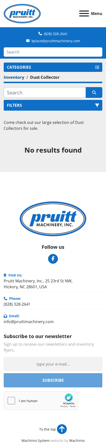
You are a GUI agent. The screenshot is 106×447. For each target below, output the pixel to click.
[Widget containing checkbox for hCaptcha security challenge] (41, 400)
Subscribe (53, 380)
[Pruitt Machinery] (53, 218)
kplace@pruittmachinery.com (56, 41)
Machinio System (35, 440)
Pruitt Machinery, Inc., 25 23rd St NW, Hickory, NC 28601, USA (38, 283)
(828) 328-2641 (56, 33)
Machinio (77, 440)
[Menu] (84, 13)
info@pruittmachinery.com (29, 321)
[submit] (94, 92)
